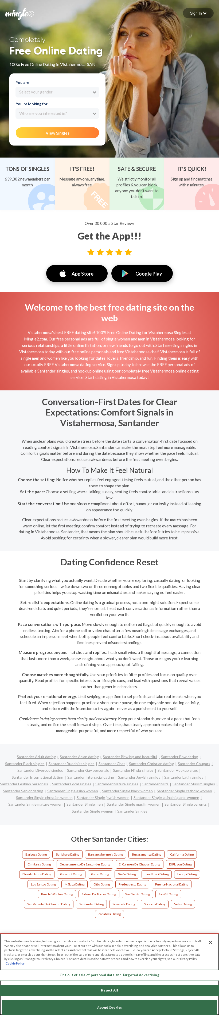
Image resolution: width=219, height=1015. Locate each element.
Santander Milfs (155, 784)
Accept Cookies (109, 1007)
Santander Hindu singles (133, 770)
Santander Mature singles (116, 784)
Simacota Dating (123, 904)
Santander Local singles (71, 784)
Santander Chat (112, 763)
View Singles (57, 133)
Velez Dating (183, 904)
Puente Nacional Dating (171, 884)
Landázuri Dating (157, 874)
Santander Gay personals (88, 770)
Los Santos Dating (43, 884)
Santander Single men (85, 804)
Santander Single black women (127, 791)
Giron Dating (100, 874)
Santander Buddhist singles (72, 763)
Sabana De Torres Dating (99, 894)
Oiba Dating (101, 884)
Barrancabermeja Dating (105, 854)
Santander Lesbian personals (24, 784)
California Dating (182, 854)
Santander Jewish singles (139, 777)
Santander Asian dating (79, 756)
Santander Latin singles (183, 777)
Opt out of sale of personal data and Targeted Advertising (109, 975)
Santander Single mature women (35, 804)
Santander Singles (132, 811)
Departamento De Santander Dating (85, 864)
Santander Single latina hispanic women (166, 797)
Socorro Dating (154, 904)
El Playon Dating (180, 864)
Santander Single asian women (72, 791)
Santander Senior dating (23, 791)
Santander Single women (92, 811)
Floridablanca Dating (36, 874)
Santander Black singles (25, 763)
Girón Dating (127, 874)
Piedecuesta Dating (132, 884)
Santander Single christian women (44, 797)
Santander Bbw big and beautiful (130, 756)
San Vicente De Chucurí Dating (48, 904)
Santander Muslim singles (194, 784)
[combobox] (57, 92)
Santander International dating (37, 777)
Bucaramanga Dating (146, 854)
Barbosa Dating (36, 854)
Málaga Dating (74, 884)
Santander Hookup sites (178, 770)
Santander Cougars (194, 763)
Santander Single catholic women (184, 791)
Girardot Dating (71, 874)
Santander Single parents (186, 804)
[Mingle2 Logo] (19, 13)
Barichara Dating (67, 854)
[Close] (210, 942)
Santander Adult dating (36, 756)
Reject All (109, 990)
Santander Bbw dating (179, 756)
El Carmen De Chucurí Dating (139, 864)
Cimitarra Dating (39, 864)
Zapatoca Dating (109, 914)
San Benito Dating (137, 894)
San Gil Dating (168, 894)
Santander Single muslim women (134, 804)
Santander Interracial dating (90, 777)
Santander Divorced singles (40, 770)
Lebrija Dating (187, 874)
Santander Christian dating (151, 763)
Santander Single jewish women (103, 797)
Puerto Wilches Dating (57, 894)
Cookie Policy (15, 963)
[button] (198, 13)
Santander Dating (91, 904)
